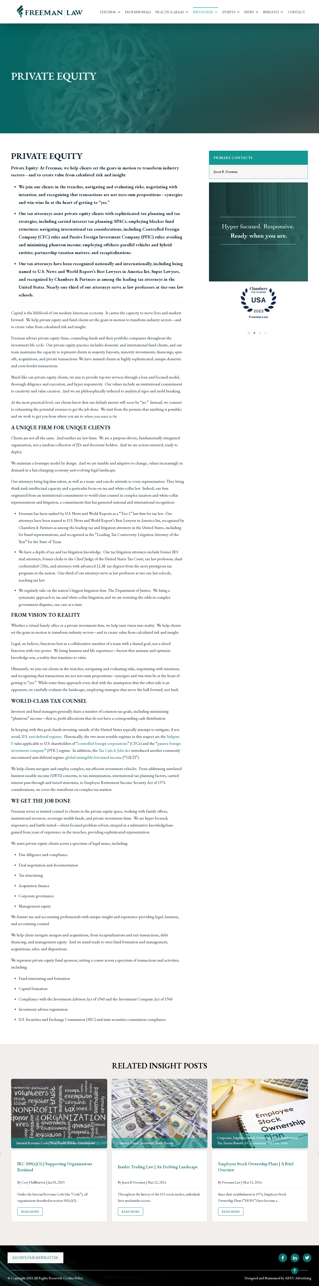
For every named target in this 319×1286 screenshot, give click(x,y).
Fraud (134, 1143)
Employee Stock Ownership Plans (256, 1138)
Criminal (123, 1143)
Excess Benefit (233, 1143)
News (249, 12)
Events (228, 12)
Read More (30, 1211)
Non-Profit (58, 1143)
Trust (284, 1143)
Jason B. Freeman (225, 171)
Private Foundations (81, 1143)
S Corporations (255, 1143)
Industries (203, 12)
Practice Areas (169, 12)
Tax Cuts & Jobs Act (114, 750)
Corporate (224, 1138)
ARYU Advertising (298, 1278)
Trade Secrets (164, 1143)
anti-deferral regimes (45, 736)
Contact (296, 12)
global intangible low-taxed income (94, 757)
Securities (146, 1143)
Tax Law (273, 1143)
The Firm (108, 12)
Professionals (138, 12)
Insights (271, 12)
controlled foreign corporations (102, 743)
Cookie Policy (73, 1278)
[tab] (249, 333)
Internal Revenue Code (32, 1143)
